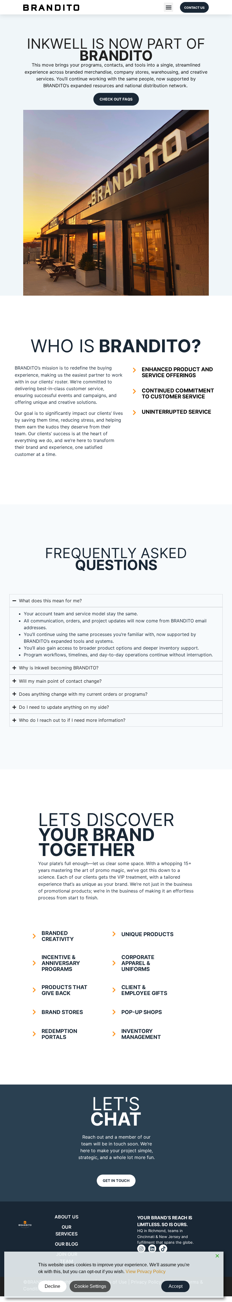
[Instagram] (141, 1249)
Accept (175, 1286)
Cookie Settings (90, 1286)
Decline (52, 1286)
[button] (168, 7)
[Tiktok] (163, 1249)
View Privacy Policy (146, 1271)
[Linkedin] (152, 1249)
